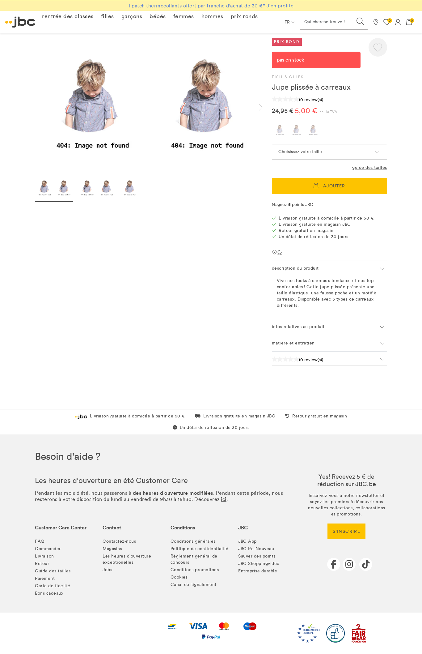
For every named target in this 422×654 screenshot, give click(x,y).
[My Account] (398, 22)
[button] (68, 16)
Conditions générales (193, 541)
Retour (42, 563)
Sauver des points (257, 556)
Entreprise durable (257, 571)
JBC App (247, 541)
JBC (243, 528)
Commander (48, 548)
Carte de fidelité (52, 585)
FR (287, 22)
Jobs (107, 569)
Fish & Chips (288, 77)
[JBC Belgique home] (20, 22)
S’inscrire (346, 531)
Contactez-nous (119, 541)
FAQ (39, 541)
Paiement (45, 578)
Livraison (44, 556)
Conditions (183, 528)
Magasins (112, 548)
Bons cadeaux (49, 593)
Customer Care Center (61, 528)
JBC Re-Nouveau (256, 548)
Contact (112, 528)
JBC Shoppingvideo (259, 563)
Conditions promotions (195, 569)
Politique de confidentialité (200, 548)
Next (266, 107)
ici (223, 499)
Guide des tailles (369, 167)
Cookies (179, 577)
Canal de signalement (194, 584)
